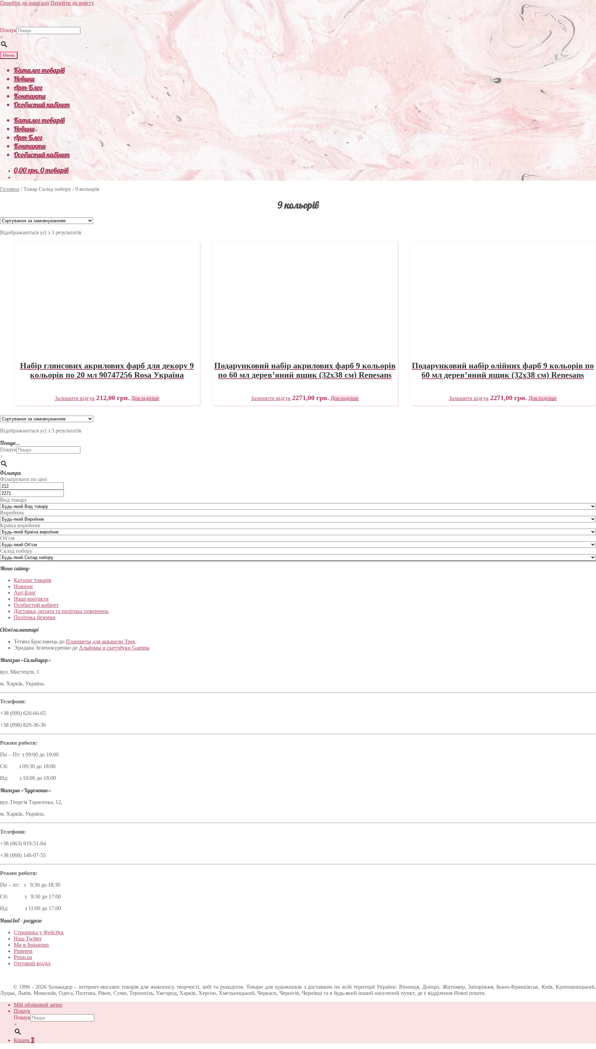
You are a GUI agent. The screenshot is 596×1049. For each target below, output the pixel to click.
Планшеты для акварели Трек (101, 641)
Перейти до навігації (24, 3)
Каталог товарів (39, 70)
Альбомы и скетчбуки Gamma (114, 648)
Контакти (30, 96)
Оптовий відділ (32, 963)
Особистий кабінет (42, 104)
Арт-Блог (28, 87)
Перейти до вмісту (72, 3)
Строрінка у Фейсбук (39, 932)
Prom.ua (23, 957)
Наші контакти (31, 599)
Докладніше (145, 398)
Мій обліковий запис (38, 1005)
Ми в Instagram (31, 945)
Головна (9, 189)
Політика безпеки (35, 617)
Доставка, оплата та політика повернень (61, 611)
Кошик (24, 1040)
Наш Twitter (27, 938)
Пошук (8, 30)
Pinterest (23, 951)
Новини (24, 78)
